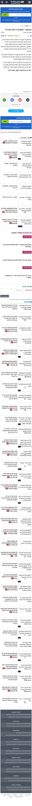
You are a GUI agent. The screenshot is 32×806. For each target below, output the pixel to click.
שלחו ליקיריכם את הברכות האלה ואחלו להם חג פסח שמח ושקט (18, 760)
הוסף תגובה (5, 296)
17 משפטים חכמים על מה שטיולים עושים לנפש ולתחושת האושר (18, 751)
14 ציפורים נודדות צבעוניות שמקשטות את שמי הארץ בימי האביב (18, 753)
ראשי (30, 26)
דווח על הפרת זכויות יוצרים (14, 132)
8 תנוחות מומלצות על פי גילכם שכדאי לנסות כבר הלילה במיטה (19, 723)
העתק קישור (15, 104)
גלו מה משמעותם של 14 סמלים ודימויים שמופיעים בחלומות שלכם (18, 762)
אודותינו (15, 795)
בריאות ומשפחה (16, 712)
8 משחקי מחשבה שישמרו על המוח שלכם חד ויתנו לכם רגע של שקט (18, 778)
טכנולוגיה (16, 776)
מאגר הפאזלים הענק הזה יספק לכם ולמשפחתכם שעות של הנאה (18, 735)
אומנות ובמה (16, 766)
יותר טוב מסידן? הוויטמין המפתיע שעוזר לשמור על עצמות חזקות (18, 714)
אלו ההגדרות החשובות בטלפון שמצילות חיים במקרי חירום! (19, 780)
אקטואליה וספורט (16, 785)
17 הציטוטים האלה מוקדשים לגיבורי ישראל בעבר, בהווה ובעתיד (18, 787)
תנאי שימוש (15, 19)
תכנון (11, 299)
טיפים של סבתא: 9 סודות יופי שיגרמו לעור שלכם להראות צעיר (19, 726)
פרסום (10, 797)
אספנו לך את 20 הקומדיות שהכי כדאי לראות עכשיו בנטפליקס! (19, 769)
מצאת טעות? (3, 132)
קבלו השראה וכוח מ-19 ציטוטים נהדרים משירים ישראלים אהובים (18, 771)
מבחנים (26, 232)
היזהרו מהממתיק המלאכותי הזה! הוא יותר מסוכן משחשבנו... (19, 717)
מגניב (20, 299)
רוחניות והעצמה (16, 757)
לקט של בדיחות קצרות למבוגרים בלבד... (23, 732)
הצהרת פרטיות (19, 797)
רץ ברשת (16, 739)
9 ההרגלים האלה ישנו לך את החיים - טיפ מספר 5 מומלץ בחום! (19, 744)
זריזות (14, 299)
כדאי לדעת (16, 721)
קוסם (17, 299)
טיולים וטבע (16, 748)
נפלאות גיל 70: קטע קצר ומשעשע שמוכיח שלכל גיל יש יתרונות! (18, 742)
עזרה (21, 795)
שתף (2, 36)
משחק (23, 299)
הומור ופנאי (24, 26)
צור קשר (27, 795)
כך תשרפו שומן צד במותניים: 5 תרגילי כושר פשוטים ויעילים (19, 789)
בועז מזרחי (26, 32)
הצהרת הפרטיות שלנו (8, 19)
